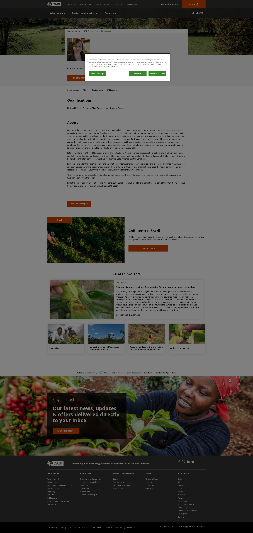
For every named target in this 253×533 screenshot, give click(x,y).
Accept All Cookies (157, 74)
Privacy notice (109, 66)
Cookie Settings (97, 74)
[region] (127, 67)
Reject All (137, 74)
